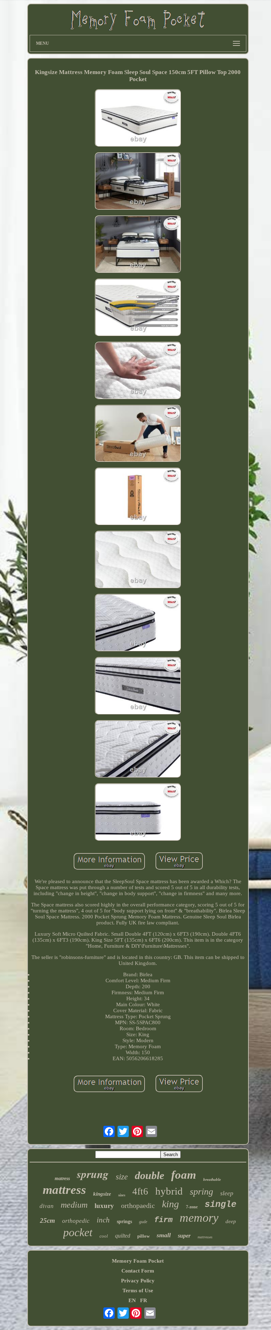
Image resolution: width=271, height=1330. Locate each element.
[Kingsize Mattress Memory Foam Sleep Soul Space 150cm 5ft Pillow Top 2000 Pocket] (138, 118)
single (220, 1205)
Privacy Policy (138, 1280)
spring (201, 1191)
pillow (143, 1236)
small (164, 1235)
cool (104, 1236)
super (184, 1236)
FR (143, 1300)
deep (230, 1221)
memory (199, 1217)
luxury (104, 1205)
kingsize (102, 1194)
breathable (212, 1179)
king (170, 1203)
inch (103, 1220)
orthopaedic (138, 1205)
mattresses (205, 1237)
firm (163, 1220)
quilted (122, 1236)
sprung (93, 1174)
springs (124, 1221)
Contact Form (137, 1271)
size (122, 1176)
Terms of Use (137, 1290)
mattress (64, 1190)
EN (132, 1300)
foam (183, 1174)
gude (143, 1221)
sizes (121, 1195)
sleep (226, 1193)
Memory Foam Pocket (138, 1261)
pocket (77, 1232)
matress (62, 1178)
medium (74, 1204)
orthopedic (76, 1220)
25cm (47, 1220)
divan (47, 1206)
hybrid (169, 1191)
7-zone (192, 1206)
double (149, 1175)
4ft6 (140, 1191)
